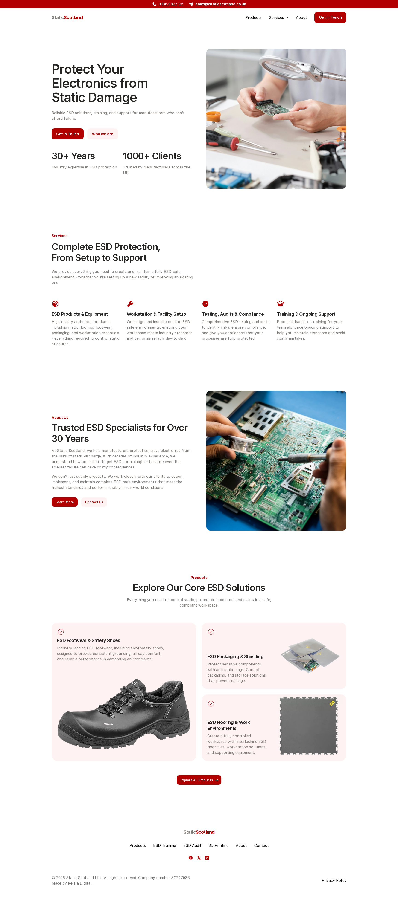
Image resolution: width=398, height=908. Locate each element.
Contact (261, 845)
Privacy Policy (334, 880)
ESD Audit (192, 845)
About (241, 845)
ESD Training (164, 845)
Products (137, 845)
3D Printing (218, 845)
